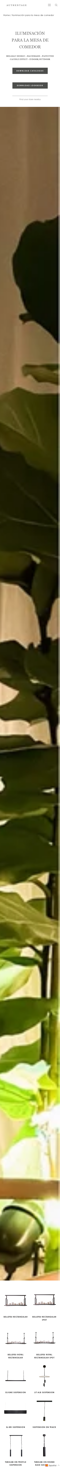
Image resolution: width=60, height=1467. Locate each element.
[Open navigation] (49, 5)
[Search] (56, 5)
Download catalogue (30, 71)
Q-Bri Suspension (15, 1427)
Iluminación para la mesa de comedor (33, 15)
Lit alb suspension (44, 1392)
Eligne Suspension (15, 1392)
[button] (52, 1465)
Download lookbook (30, 85)
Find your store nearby (30, 99)
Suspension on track (44, 1427)
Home (6, 15)
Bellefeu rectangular (16, 1317)
